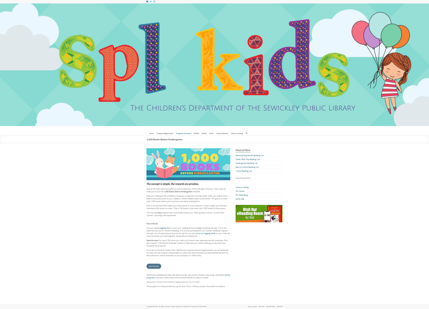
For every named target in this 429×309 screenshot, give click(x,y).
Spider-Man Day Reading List (248, 159)
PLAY (211, 133)
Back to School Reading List (247, 167)
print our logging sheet (206, 233)
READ (204, 133)
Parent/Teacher (222, 133)
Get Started (154, 266)
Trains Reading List (244, 171)
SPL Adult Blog (242, 195)
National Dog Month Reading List (250, 155)
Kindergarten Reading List (247, 163)
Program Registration (165, 133)
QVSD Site (240, 199)
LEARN (196, 133)
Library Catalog (237, 133)
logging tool (165, 228)
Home (151, 133)
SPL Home (240, 191)
